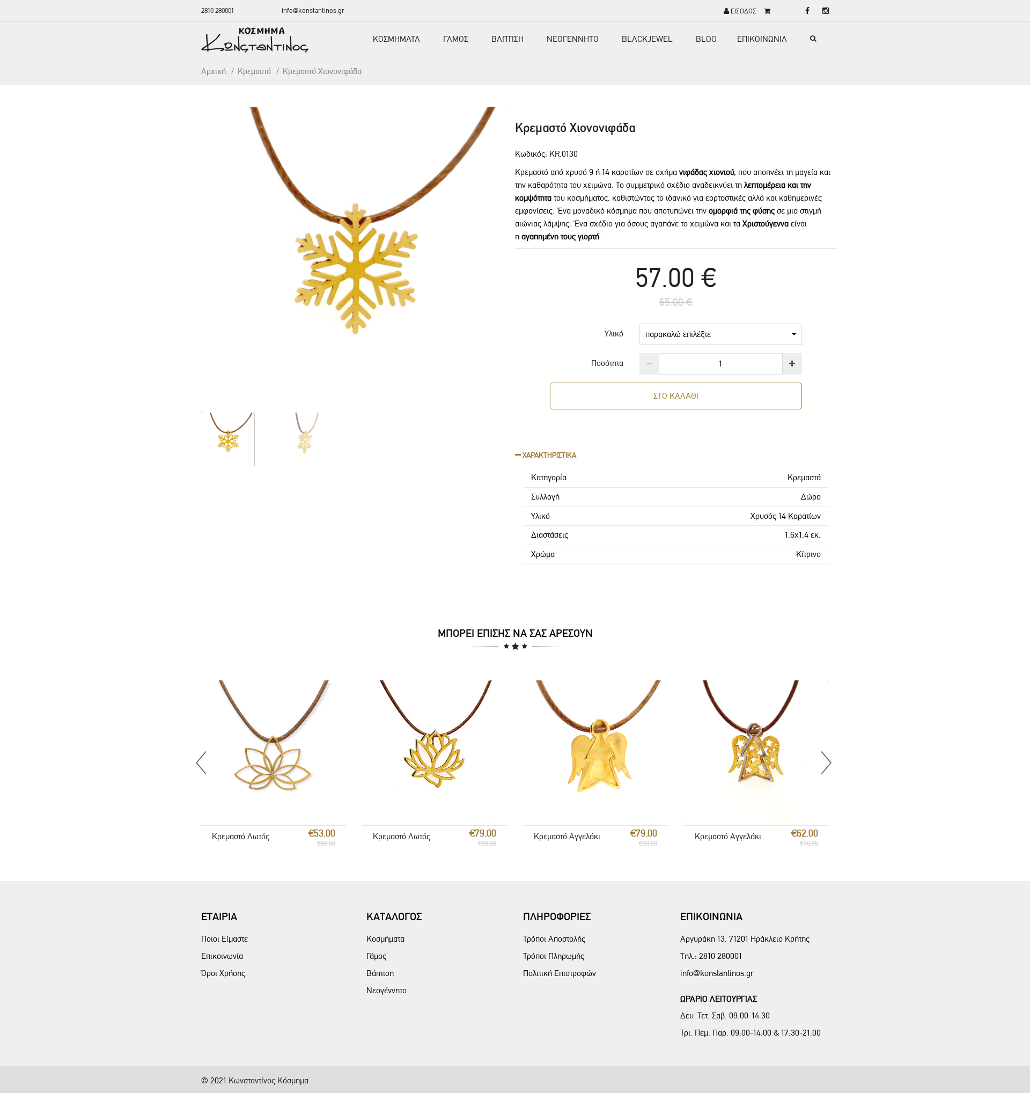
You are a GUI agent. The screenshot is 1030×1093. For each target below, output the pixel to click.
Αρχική (213, 71)
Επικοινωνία (222, 955)
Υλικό (614, 333)
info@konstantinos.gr (313, 10)
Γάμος (376, 955)
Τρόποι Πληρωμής (553, 955)
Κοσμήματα (385, 938)
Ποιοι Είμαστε (224, 938)
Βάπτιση (380, 973)
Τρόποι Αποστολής (554, 938)
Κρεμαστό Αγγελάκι (567, 836)
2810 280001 (217, 10)
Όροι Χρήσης (223, 973)
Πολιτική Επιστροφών (559, 973)
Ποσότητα (607, 363)
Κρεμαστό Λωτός (240, 836)
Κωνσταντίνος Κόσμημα (268, 1080)
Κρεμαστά (254, 71)
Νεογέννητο (386, 990)
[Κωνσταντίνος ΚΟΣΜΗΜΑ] (268, 40)
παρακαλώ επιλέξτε (678, 334)
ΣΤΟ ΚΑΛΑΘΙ (675, 395)
